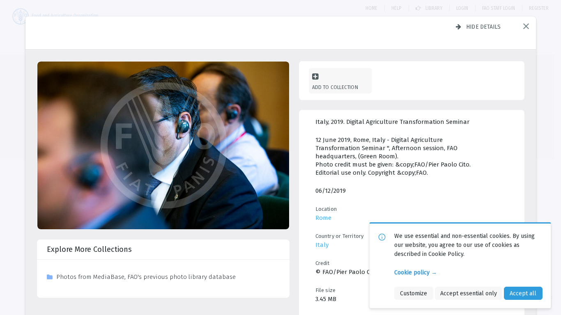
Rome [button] (323, 217)
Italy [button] (322, 245)
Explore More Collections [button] (89, 249)
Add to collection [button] (335, 87)
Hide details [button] (483, 26)
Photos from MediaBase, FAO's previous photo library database (146, 277)
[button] (526, 26)
